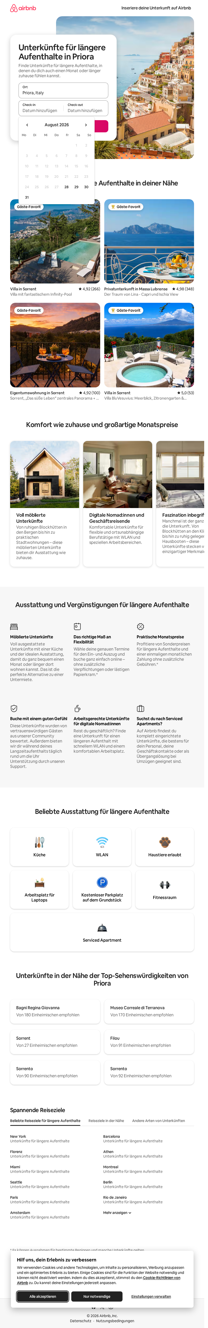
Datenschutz (80, 1321)
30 (86, 187)
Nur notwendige (96, 1296)
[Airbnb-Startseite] (23, 8)
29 (76, 187)
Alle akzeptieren (42, 1296)
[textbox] (41, 110)
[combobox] (63, 93)
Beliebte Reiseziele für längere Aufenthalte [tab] (45, 1120)
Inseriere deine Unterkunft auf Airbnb (156, 8)
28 (66, 187)
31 (27, 197)
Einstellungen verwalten (151, 1296)
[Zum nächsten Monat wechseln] (85, 125)
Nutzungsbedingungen (115, 1321)
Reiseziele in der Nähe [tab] (106, 1120)
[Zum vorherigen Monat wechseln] (27, 125)
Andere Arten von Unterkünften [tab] (158, 1120)
